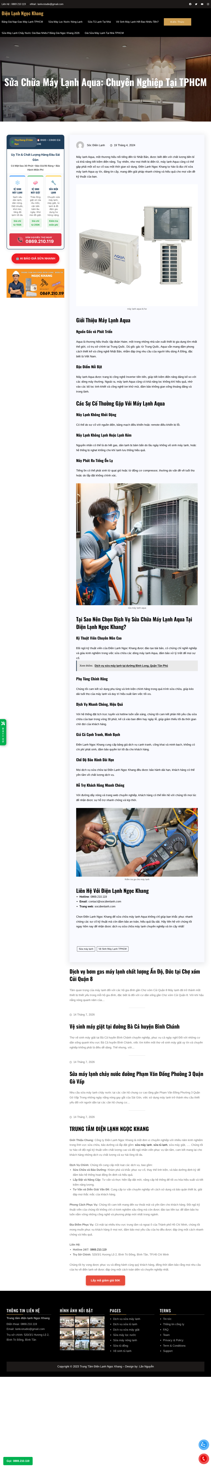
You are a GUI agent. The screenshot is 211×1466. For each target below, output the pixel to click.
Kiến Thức (177, 21)
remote (155, 424)
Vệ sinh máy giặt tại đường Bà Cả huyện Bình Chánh (125, 1026)
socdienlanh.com (105, 906)
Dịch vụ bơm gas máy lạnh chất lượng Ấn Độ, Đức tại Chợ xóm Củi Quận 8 (135, 975)
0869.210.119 (98, 1249)
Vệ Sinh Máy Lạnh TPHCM (113, 949)
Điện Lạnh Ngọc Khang (22, 13)
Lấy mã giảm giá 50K (105, 1280)
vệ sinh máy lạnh (178, 445)
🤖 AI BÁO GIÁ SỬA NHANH (35, 258)
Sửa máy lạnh (86, 949)
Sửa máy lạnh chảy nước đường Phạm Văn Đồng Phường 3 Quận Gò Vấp (136, 1077)
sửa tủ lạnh (160, 1144)
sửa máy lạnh (143, 1144)
